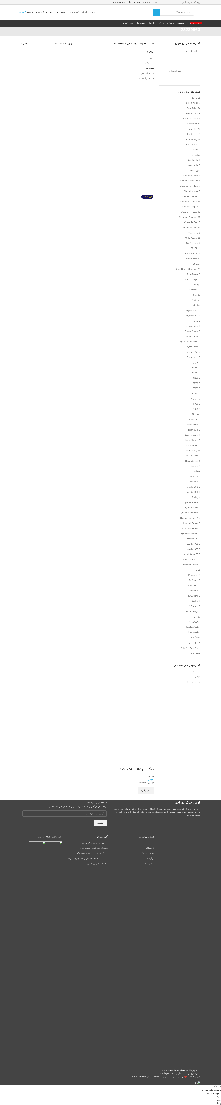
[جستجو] (156, 12)
